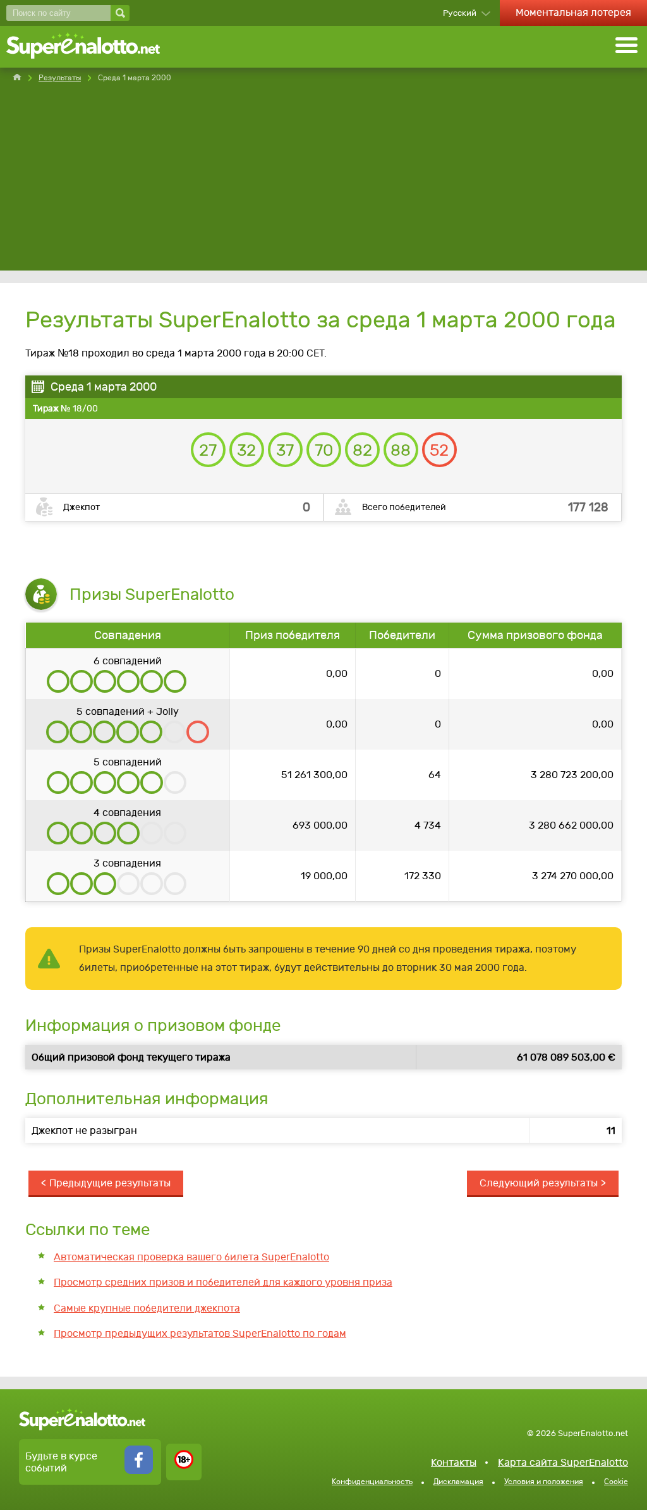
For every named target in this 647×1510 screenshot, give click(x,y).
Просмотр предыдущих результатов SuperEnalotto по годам (200, 1333)
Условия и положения (543, 1481)
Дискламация (458, 1481)
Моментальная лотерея (573, 12)
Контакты (453, 1462)
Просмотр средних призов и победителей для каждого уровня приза (223, 1282)
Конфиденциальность (372, 1481)
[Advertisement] (323, 182)
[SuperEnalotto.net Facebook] (139, 1470)
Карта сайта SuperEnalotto (563, 1462)
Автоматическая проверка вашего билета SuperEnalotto (191, 1257)
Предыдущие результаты (110, 1183)
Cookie (616, 1481)
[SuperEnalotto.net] (91, 47)
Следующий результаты (539, 1183)
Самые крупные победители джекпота (147, 1308)
